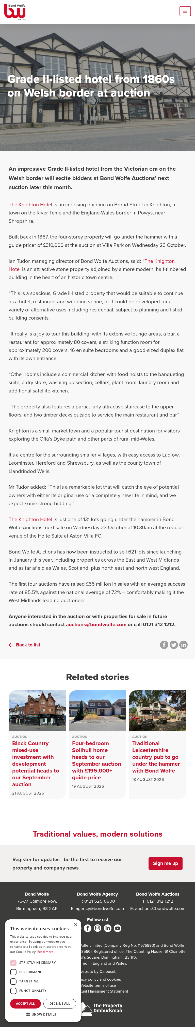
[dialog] (43, 970)
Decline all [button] (60, 1003)
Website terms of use (97, 985)
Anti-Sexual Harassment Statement (97, 991)
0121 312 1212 (160, 901)
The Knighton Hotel (30, 519)
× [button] (75, 925)
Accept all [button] (25, 1003)
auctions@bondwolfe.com (96, 624)
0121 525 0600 (99, 901)
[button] (43, 1014)
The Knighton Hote (30, 204)
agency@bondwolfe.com (100, 908)
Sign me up (165, 863)
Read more (45, 952)
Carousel (107, 971)
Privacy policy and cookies (97, 979)
